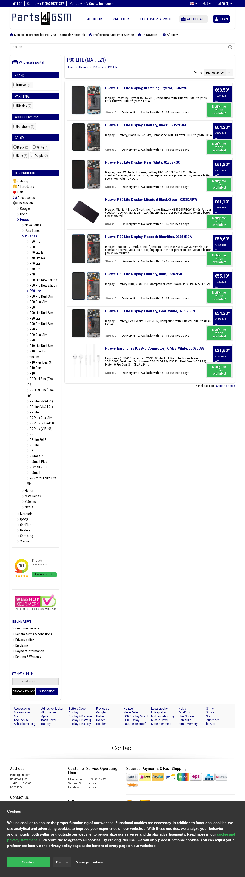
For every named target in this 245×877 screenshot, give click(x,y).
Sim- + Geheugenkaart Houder (216, 712)
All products (25, 187)
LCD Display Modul (136, 716)
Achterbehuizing (24, 724)
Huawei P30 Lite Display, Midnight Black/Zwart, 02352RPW (151, 199)
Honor (23, 214)
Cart (223, 3)
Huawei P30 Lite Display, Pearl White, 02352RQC (142, 162)
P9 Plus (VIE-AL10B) (42, 423)
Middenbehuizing (162, 716)
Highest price (215, 72)
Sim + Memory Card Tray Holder (190, 724)
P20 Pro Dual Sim (41, 324)
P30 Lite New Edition (43, 280)
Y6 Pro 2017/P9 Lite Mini (41, 481)
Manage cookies (89, 862)
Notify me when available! (219, 110)
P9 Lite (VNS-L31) (41, 401)
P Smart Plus (38, 462)
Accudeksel (21, 720)
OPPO (23, 519)
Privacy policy (24, 640)
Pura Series (32, 230)
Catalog (22, 181)
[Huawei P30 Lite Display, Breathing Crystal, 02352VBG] (86, 100)
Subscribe (47, 691)
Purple (41, 156)
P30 (32, 307)
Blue (22, 156)
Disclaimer (22, 645)
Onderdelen (25, 203)
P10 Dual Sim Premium (37, 354)
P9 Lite (34, 412)
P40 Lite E (36, 252)
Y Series (30, 502)
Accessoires (22, 708)
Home (70, 67)
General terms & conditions (33, 634)
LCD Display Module (131, 720)
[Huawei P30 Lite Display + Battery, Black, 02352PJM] (86, 137)
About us (95, 19)
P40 (32, 274)
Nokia (182, 708)
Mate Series (32, 496)
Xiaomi (24, 541)
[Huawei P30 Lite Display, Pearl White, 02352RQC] (86, 174)
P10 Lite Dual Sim (41, 346)
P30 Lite (35, 291)
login (223, 19)
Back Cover (48, 720)
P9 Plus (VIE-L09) (41, 429)
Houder (101, 724)
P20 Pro (34, 329)
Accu (17, 716)
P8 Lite (34, 445)
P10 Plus (35, 368)
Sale (20, 192)
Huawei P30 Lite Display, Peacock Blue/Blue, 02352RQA (148, 237)
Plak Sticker (186, 716)
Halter (100, 716)
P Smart (34, 473)
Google (24, 209)
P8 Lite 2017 (37, 440)
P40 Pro (34, 269)
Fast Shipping (175, 768)
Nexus (28, 507)
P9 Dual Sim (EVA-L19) (40, 382)
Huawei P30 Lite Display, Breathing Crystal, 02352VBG (147, 88)
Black (23, 147)
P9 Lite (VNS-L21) (41, 407)
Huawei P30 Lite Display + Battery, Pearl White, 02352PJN (150, 311)
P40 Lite (34, 263)
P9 (31, 434)
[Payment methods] (176, 776)
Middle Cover (159, 720)
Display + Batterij (80, 720)
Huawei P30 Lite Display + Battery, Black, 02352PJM (145, 125)
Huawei (24, 85)
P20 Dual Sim (38, 335)
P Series (30, 236)
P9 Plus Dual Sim (41, 418)
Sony (209, 716)
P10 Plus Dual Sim (41, 362)
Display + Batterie (80, 716)
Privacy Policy (24, 691)
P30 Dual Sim (38, 302)
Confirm (28, 862)
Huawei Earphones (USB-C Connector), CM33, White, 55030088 (154, 348)
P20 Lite (34, 318)
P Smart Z (36, 456)
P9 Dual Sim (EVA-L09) (40, 393)
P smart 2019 (38, 467)
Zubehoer (212, 720)
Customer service (156, 19)
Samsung (26, 536)
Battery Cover (78, 708)
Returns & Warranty (28, 657)
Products (121, 19)
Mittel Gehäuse (161, 724)
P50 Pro (34, 241)
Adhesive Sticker (52, 708)
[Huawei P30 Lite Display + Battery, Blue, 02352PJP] (86, 286)
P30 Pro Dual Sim (41, 296)
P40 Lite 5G (37, 258)
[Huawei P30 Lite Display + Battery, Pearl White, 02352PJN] (86, 323)
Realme (24, 530)
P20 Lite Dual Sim (41, 313)
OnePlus (25, 525)
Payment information (29, 651)
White (42, 147)
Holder (100, 720)
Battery (46, 724)
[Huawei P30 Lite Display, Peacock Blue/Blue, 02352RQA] (86, 248)
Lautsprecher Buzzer (160, 709)
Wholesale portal (30, 62)
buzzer (210, 724)
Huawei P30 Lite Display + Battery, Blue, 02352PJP (144, 274)
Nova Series (32, 225)
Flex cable (102, 708)
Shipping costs (225, 385)
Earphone (25, 127)
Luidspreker (159, 712)
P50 (32, 247)
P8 (31, 451)
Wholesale (196, 19)
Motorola (26, 514)
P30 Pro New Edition (43, 285)
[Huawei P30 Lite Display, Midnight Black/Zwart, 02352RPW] (86, 211)
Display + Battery (80, 724)
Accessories (26, 198)
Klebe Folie (131, 712)
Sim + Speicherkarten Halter (216, 709)
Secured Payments (142, 768)
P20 (32, 340)
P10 (32, 373)
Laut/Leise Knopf (135, 724)
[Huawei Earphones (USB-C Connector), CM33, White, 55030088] (86, 360)
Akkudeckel (48, 712)
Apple (44, 716)
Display (24, 106)
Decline (62, 862)
